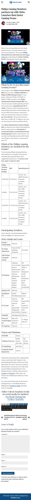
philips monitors (7, 409)
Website (4, 466)
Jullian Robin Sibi (12, 24)
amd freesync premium (8, 406)
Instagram (21, 396)
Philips (21, 404)
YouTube (20, 399)
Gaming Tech (14, 404)
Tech (25, 404)
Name (3, 454)
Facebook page (15, 386)
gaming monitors (21, 406)
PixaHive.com (15, 498)
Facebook (10, 396)
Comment (4, 434)
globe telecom (6, 408)
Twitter (10, 399)
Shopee (12, 373)
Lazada (3, 373)
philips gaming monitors (19, 408)
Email (3, 460)
